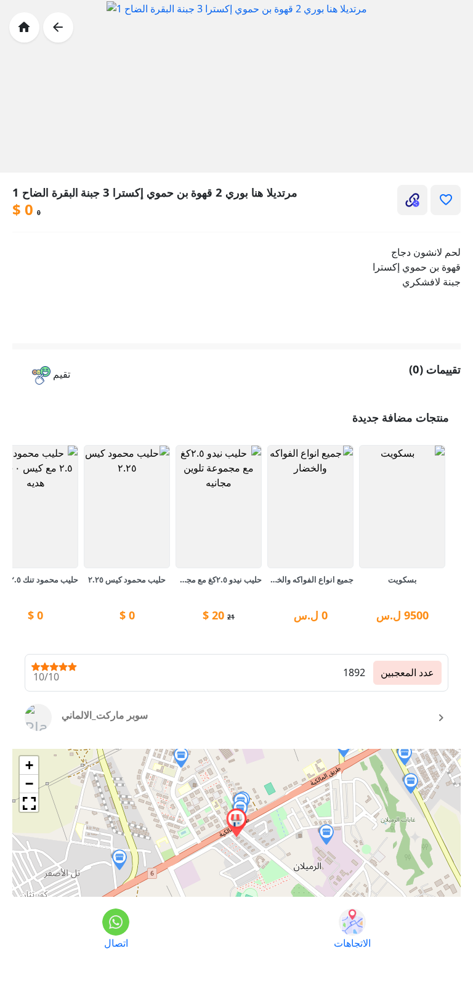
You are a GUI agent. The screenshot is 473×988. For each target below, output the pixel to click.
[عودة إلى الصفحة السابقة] (58, 27)
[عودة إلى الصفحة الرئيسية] (24, 27)
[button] (51, 376)
